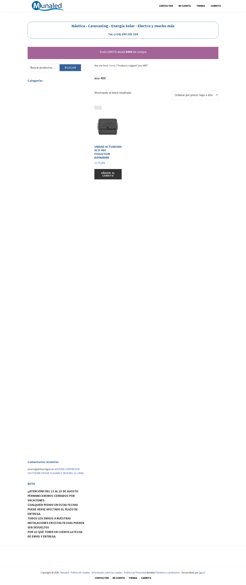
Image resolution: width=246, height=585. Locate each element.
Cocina (31, 290)
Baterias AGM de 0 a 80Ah (57, 162)
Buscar (70, 67)
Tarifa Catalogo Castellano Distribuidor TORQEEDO (58, 386)
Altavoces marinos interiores (51, 407)
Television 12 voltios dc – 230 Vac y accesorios (53, 342)
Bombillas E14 (43, 108)
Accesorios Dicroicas (54, 100)
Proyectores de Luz (46, 124)
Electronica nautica (39, 443)
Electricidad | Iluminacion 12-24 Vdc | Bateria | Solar (54, 148)
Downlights (42, 116)
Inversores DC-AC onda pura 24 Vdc (62, 242)
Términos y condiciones (167, 572)
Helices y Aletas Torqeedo (50, 356)
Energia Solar (43, 206)
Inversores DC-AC (45, 234)
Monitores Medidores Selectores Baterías (58, 202)
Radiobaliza (42, 423)
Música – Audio (36, 399)
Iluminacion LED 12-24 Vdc (50, 178)
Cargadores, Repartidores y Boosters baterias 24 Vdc (58, 268)
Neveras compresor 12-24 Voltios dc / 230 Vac (53, 300)
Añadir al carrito (108, 174)
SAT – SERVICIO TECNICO (42, 413)
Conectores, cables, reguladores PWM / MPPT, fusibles (61, 228)
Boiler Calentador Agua (48, 280)
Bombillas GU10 (44, 96)
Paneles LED (42, 120)
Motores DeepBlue (46, 376)
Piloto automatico (46, 447)
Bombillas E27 (43, 112)
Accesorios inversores (55, 246)
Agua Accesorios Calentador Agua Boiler (50, 276)
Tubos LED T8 (43, 128)
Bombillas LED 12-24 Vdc (57, 194)
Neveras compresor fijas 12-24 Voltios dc (58, 324)
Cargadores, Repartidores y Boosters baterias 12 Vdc (58, 260)
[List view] (100, 107)
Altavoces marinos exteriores (52, 403)
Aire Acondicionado (38, 433)
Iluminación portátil (54, 182)
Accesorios (41, 284)
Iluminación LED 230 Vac (41, 88)
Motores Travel (44, 368)
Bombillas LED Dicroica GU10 (59, 104)
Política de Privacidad (135, 572)
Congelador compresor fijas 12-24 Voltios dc (59, 334)
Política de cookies (80, 572)
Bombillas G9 (43, 92)
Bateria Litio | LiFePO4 (56, 174)
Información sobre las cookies (107, 572)
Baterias (40, 154)
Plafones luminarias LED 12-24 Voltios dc (60, 188)
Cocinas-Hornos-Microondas (51, 294)
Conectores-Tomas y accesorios (53, 198)
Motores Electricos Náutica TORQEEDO (50, 348)
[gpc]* (202, 572)
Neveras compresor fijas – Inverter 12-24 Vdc (58, 318)
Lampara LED (43, 136)
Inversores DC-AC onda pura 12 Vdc (62, 238)
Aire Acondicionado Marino (50, 437)
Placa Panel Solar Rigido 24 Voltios (63, 214)
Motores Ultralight (46, 380)
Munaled (64, 572)
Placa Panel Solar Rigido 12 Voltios (63, 210)
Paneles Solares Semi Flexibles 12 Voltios (62, 220)
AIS (37, 451)
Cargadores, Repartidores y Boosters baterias (56, 252)
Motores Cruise (44, 372)
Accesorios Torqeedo (47, 364)
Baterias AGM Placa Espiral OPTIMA (63, 170)
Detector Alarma (45, 427)
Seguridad (33, 419)
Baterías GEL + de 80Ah (56, 158)
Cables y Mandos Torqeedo (50, 352)
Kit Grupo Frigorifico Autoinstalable (56, 328)
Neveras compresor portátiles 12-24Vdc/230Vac (54, 310)
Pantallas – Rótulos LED (49, 140)
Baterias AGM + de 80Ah (56, 166)
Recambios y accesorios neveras (53, 304)
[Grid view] (96, 107)
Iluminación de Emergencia (50, 132)
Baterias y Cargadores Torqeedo (53, 360)
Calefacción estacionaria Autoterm (48, 394)
